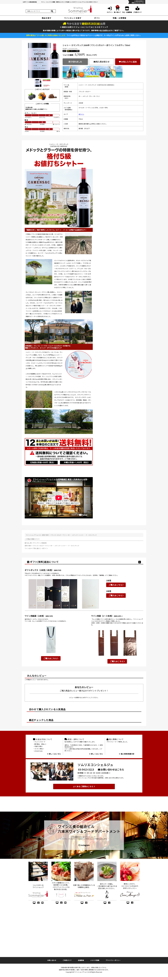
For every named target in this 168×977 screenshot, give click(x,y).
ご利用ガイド (67, 960)
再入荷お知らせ (102, 61)
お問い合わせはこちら (112, 769)
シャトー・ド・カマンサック (88, 535)
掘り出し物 (28, 543)
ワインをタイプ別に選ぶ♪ (33, 548)
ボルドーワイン (62, 535)
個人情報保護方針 (127, 754)
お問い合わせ (51, 960)
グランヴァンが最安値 (39, 543)
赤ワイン (81, 114)
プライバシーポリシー (113, 960)
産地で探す (45, 535)
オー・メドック (73, 535)
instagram (85, 845)
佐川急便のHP (105, 30)
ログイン (86, 697)
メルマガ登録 (94, 960)
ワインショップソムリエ (33, 535)
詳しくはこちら (54, 754)
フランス (53, 535)
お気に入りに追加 (129, 61)
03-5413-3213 (86, 769)
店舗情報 (81, 960)
